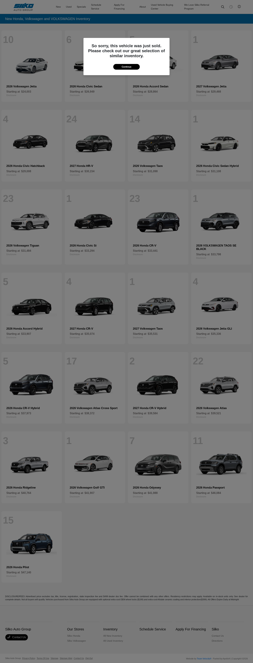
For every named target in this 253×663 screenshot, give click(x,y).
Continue (126, 67)
